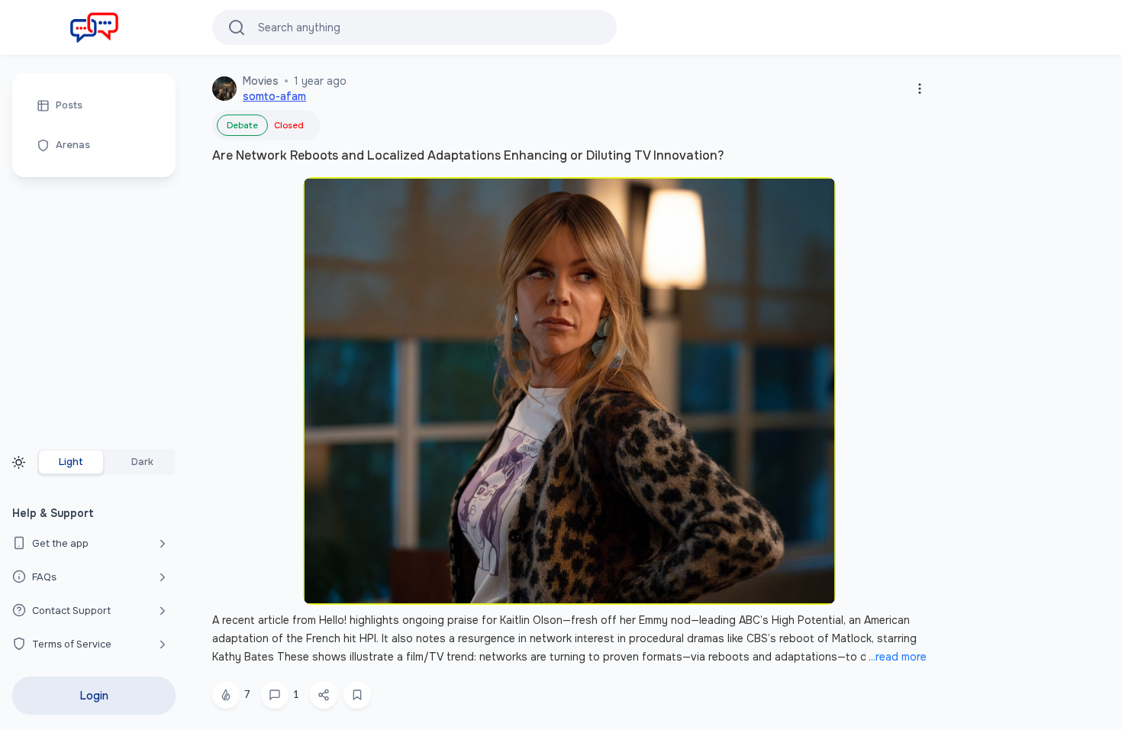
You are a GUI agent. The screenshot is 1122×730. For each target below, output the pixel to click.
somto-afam (274, 96)
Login (94, 696)
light (71, 462)
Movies (261, 81)
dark (142, 462)
